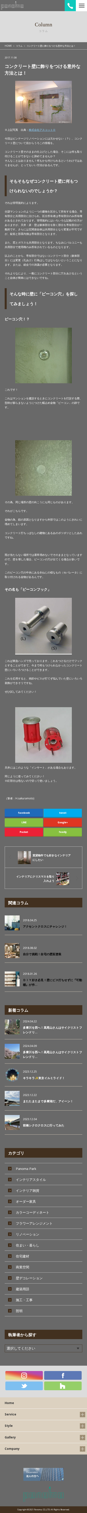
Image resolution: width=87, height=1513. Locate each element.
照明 (19, 1311)
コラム (19, 45)
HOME (8, 45)
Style (9, 1425)
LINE (24, 822)
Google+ (63, 822)
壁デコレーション (29, 1278)
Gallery (10, 1437)
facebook (24, 812)
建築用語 (22, 1289)
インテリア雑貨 (27, 1190)
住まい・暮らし (27, 1245)
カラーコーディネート (32, 1212)
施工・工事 (24, 1300)
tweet (62, 812)
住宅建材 (22, 1256)
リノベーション (27, 1234)
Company (12, 1448)
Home (9, 1403)
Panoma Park (26, 1168)
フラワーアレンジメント (34, 1223)
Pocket (24, 832)
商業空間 (22, 1267)
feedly (63, 832)
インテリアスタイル (31, 1179)
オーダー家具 (26, 1201)
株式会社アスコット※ (42, 130)
